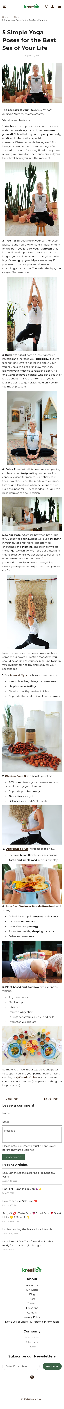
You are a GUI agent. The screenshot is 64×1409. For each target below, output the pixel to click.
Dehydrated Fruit (17, 848)
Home (5, 17)
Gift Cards (32, 1289)
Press (32, 1298)
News (16, 17)
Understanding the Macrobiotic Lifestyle (27, 1229)
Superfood (29, 906)
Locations (32, 1308)
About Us (32, 1285)
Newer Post (51, 1098)
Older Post (11, 1098)
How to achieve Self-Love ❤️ (19, 1201)
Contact (32, 1303)
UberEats (32, 1342)
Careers (32, 1312)
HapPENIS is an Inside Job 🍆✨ (22, 1188)
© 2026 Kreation (31, 1399)
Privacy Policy (32, 1317)
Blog (32, 1294)
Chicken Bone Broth (18, 776)
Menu (32, 1346)
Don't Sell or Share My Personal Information (32, 1321)
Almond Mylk (18, 675)
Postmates (32, 1337)
